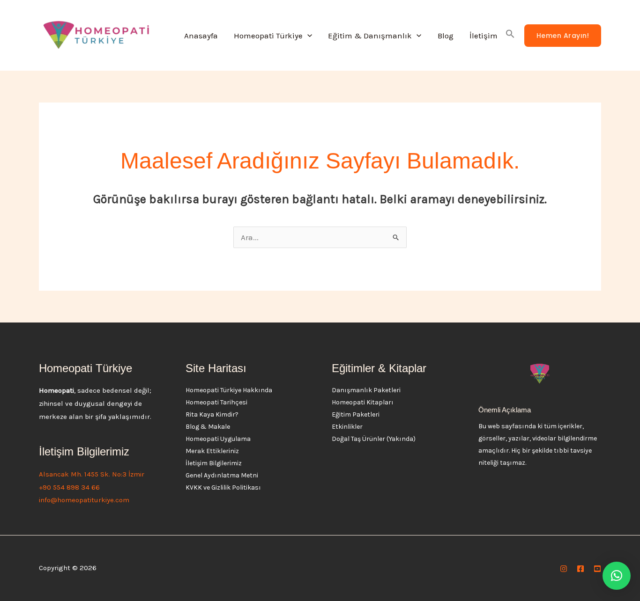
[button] (307, 35)
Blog (446, 35)
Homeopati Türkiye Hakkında (229, 390)
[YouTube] (597, 568)
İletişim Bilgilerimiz (214, 463)
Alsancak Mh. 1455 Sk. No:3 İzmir (91, 474)
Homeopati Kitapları (363, 402)
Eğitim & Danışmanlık (370, 35)
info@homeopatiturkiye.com (84, 500)
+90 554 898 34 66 (69, 487)
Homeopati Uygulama (218, 439)
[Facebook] (580, 568)
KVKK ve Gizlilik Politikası (223, 487)
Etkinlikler (347, 427)
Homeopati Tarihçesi (216, 402)
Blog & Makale (208, 427)
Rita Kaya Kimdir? (212, 414)
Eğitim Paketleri (356, 414)
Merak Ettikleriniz (212, 451)
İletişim (483, 35)
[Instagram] (563, 568)
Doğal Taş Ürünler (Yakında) (374, 439)
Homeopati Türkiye (268, 35)
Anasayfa (201, 35)
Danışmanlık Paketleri (366, 390)
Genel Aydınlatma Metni (222, 475)
